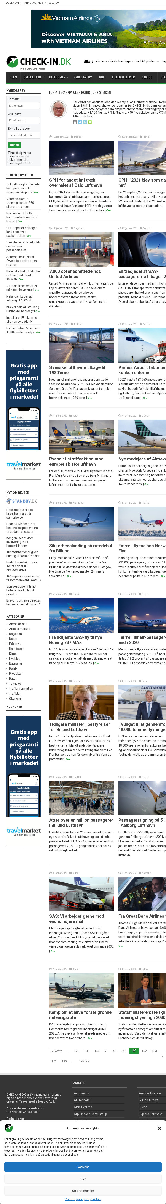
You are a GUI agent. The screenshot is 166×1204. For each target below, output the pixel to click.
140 (97, 1051)
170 (54, 1061)
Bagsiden (79, 228)
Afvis (83, 1179)
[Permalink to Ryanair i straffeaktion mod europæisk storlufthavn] (81, 453)
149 (113, 1051)
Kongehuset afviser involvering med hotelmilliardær (19, 541)
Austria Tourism (150, 1093)
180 (64, 1061)
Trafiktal (78, 137)
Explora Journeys (151, 1114)
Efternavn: (15, 114)
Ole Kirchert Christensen (22, 1112)
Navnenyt (77, 681)
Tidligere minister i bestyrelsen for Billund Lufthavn (80, 727)
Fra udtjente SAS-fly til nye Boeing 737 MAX (75, 640)
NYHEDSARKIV (82, 77)
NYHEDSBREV (51, 3)
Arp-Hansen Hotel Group (90, 1114)
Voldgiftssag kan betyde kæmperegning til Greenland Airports (23, 188)
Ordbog (146, 77)
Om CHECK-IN (32, 77)
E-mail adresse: (19, 128)
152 (144, 1051)
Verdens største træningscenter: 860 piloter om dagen (20, 202)
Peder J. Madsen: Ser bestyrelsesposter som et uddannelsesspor (22, 527)
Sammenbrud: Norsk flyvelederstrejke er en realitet (21, 260)
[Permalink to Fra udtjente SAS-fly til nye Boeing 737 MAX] (81, 631)
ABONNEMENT (14, 3)
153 (154, 1051)
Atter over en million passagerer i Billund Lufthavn (81, 823)
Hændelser (78, 503)
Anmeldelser (18, 624)
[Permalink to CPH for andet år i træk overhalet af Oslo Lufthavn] (81, 174)
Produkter (16, 673)
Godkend (83, 1167)
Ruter (75, 416)
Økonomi (146, 416)
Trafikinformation (21, 688)
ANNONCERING (33, 3)
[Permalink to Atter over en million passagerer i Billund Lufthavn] (81, 814)
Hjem (13, 77)
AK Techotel (82, 1100)
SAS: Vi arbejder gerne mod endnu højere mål (76, 919)
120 (76, 1051)
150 (123, 1051)
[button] (159, 1128)
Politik (145, 969)
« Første (56, 1051)
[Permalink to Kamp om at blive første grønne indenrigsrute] (81, 1006)
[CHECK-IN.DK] (38, 66)
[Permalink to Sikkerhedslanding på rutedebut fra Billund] (81, 540)
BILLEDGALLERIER (123, 77)
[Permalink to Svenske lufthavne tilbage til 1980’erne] (81, 361)
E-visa (143, 1107)
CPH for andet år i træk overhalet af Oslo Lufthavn (75, 182)
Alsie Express (83, 1107)
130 (86, 1051)
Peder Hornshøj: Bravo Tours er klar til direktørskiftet (21, 566)
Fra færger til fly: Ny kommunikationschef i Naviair (21, 217)
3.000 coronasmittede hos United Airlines (75, 274)
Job (101, 77)
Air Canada (81, 1093)
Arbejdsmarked (19, 629)
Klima (75, 873)
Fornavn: (14, 99)
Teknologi (15, 683)
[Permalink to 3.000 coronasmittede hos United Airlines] (81, 265)
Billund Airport (148, 1100)
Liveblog (14, 658)
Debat (13, 639)
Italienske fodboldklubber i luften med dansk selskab (23, 275)
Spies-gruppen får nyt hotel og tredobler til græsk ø (21, 590)
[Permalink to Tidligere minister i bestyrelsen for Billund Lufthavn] (81, 718)
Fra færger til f (105, 61)
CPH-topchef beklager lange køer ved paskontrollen (21, 231)
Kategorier (57, 77)
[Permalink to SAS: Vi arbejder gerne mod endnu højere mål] (81, 910)
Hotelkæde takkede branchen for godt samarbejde (19, 513)
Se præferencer (83, 1191)
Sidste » (84, 1061)
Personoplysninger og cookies (83, 1199)
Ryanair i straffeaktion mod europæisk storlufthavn (76, 461)
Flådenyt (77, 594)
